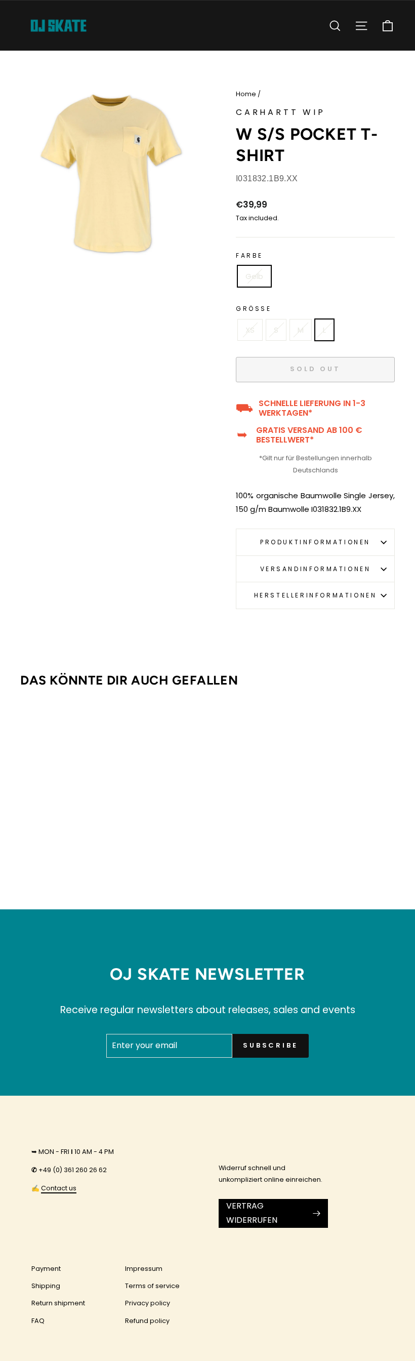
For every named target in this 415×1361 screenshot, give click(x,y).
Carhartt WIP (280, 112)
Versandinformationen (315, 569)
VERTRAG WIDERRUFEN (251, 1213)
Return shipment (58, 1303)
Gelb (254, 276)
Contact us (58, 1188)
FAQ (38, 1320)
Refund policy (147, 1320)
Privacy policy (147, 1303)
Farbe (249, 255)
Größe (254, 308)
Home (246, 94)
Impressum (143, 1268)
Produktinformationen (315, 542)
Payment (46, 1268)
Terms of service (152, 1286)
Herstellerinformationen (315, 595)
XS (250, 330)
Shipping (45, 1286)
